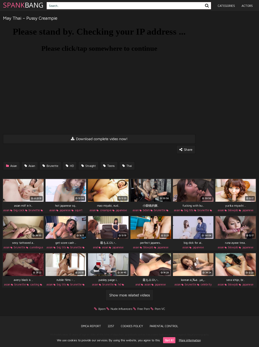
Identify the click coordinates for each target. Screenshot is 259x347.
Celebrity (206, 284)
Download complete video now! (101, 139)
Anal (95, 247)
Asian (13, 165)
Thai (128, 165)
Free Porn (143, 308)
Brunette (52, 165)
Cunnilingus (36, 247)
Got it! (169, 340)
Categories (226, 5)
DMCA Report (91, 326)
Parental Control (164, 326)
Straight (90, 165)
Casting (34, 284)
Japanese (65, 210)
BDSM (146, 210)
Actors (247, 5)
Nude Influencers (121, 308)
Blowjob (233, 210)
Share (187, 149)
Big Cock (19, 210)
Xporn (102, 308)
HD (71, 165)
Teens (110, 165)
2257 (111, 326)
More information (190, 340)
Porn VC (160, 308)
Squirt (78, 210)
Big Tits (188, 210)
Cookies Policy (132, 326)
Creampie (106, 210)
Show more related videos (129, 295)
